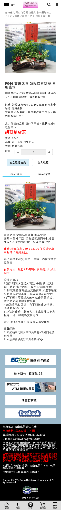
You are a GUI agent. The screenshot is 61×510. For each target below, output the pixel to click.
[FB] (30, 413)
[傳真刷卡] (30, 399)
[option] (30, 47)
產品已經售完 (18, 162)
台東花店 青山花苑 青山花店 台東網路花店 (28, 12)
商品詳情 (16, 174)
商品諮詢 (44, 174)
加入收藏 (43, 162)
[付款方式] (30, 373)
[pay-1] (30, 359)
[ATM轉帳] (30, 386)
